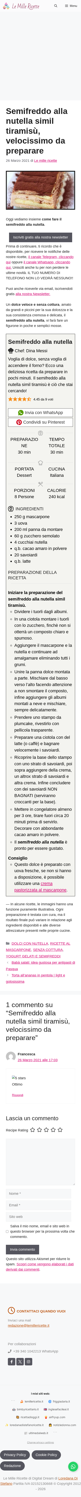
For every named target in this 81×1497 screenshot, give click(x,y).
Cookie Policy (46, 1455)
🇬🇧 (56, 1409)
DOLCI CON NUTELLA (30, 944)
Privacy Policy (15, 1455)
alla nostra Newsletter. (33, 294)
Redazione (12, 1466)
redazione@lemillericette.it (28, 1326)
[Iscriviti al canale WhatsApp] (73, 1467)
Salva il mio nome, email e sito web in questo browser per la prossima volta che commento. (42, 1231)
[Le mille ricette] (21, 6)
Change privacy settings (40, 1442)
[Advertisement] (40, 54)
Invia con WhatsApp (43, 412)
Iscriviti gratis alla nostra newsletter (40, 237)
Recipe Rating (17, 1130)
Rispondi (17, 1095)
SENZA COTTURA (48, 950)
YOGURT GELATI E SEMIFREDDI (33, 956)
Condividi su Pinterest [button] (43, 422)
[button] (55, 6)
